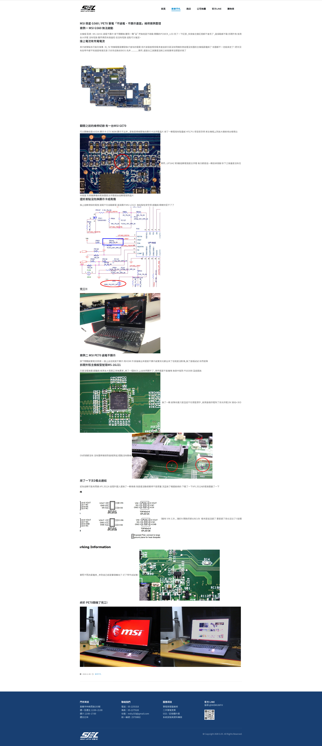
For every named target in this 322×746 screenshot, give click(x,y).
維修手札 (175, 9)
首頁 (163, 9)
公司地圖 (201, 9)
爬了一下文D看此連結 (93, 480)
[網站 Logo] (88, 9)
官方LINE (217, 9)
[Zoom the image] (89, 734)
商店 (188, 9)
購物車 (230, 9)
